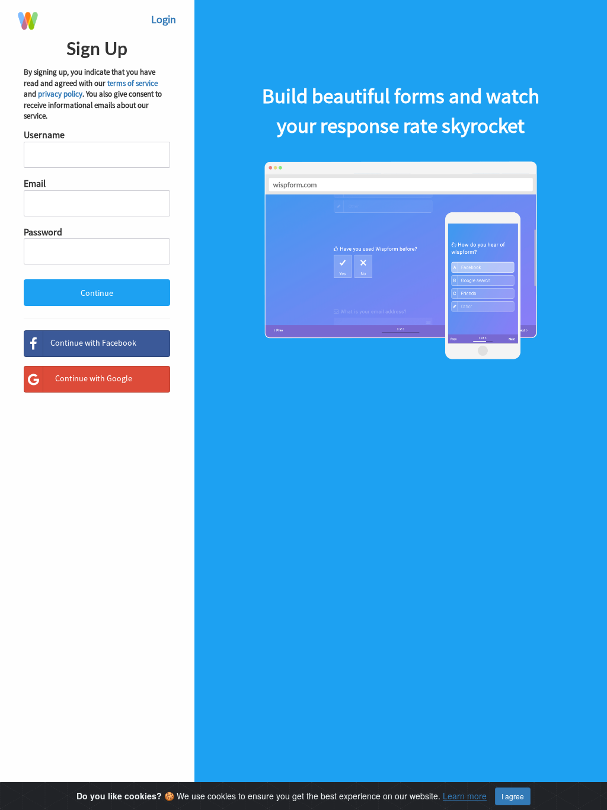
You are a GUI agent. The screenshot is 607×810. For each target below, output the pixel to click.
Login (163, 19)
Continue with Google (93, 378)
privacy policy (60, 94)
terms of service (132, 83)
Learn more (465, 796)
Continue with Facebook (93, 342)
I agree (512, 796)
